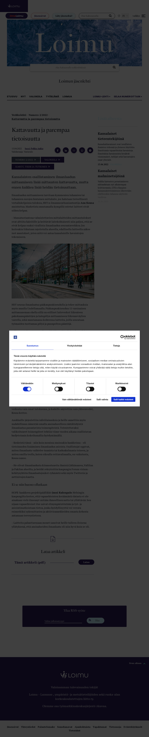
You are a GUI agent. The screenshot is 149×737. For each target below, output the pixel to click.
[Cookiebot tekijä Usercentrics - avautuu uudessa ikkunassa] (122, 337)
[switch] (59, 389)
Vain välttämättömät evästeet (76, 399)
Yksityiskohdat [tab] (74, 345)
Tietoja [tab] (116, 345)
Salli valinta (102, 399)
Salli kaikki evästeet (123, 399)
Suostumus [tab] (32, 345)
